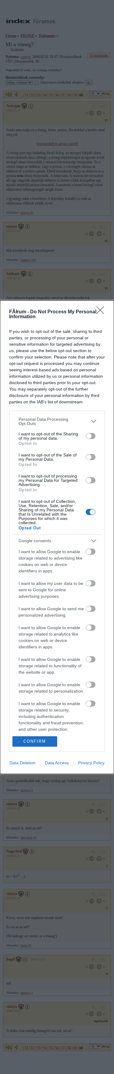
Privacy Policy (91, 762)
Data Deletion (22, 762)
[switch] (90, 436)
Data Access (57, 762)
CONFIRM (34, 741)
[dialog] (57, 537)
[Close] (102, 312)
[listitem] (57, 421)
